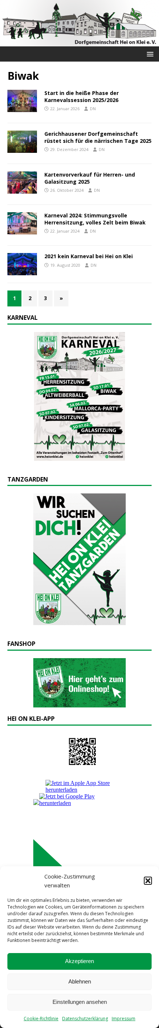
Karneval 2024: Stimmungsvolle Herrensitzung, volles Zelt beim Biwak (95, 219)
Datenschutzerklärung (85, 1018)
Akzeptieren (79, 961)
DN (93, 108)
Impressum (123, 1018)
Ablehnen (79, 981)
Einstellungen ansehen (80, 1002)
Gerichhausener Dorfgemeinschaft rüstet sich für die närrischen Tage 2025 (98, 137)
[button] (148, 880)
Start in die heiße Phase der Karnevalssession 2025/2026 (81, 96)
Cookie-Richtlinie (41, 1018)
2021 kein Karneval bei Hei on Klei (88, 256)
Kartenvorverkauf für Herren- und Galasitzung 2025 (89, 178)
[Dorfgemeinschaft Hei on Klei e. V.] (79, 42)
